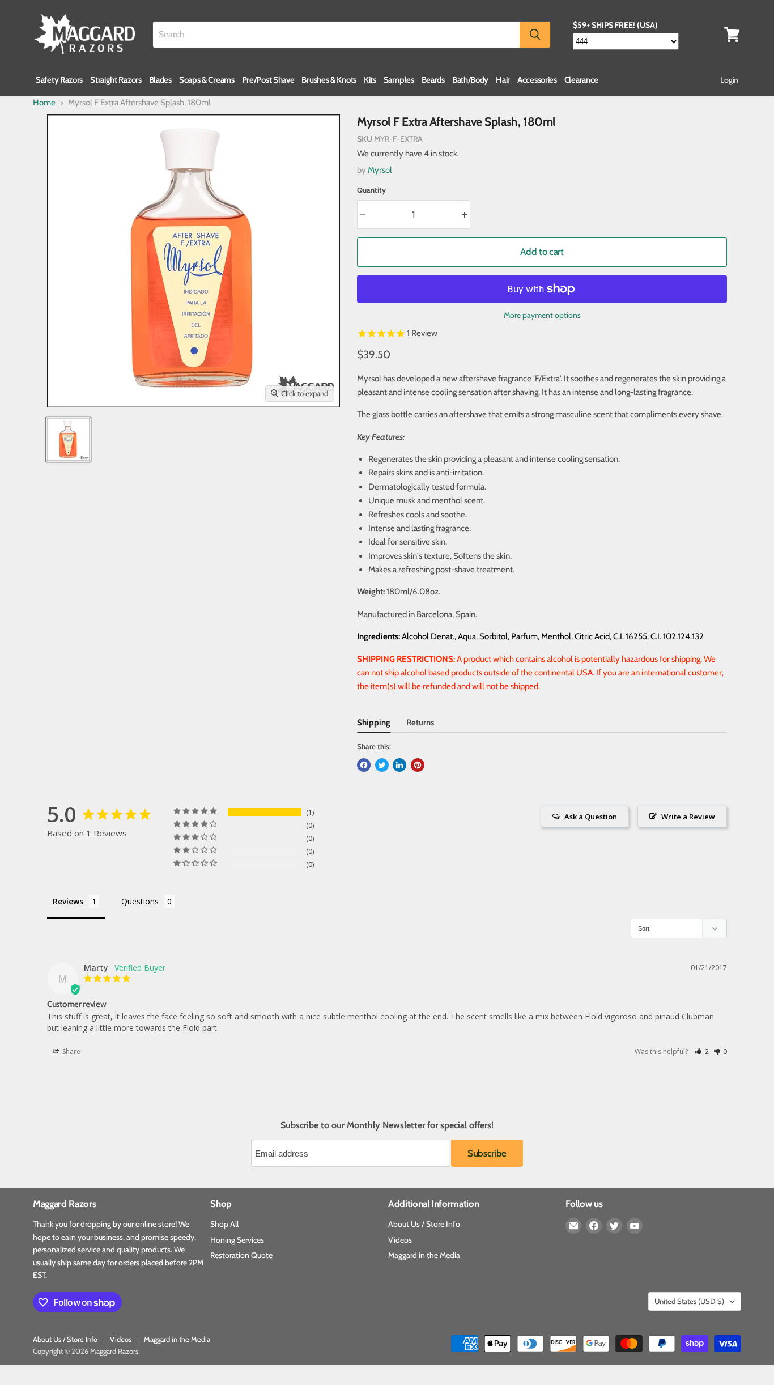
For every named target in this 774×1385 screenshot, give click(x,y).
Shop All (224, 1224)
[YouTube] (635, 1226)
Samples (399, 80)
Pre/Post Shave (268, 80)
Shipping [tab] (373, 722)
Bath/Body (470, 80)
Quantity (371, 190)
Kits (370, 80)
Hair (503, 80)
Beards (433, 80)
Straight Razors (116, 80)
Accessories (537, 80)
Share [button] (70, 1051)
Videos (400, 1240)
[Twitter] (614, 1226)
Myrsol (380, 170)
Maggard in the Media (424, 1255)
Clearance (581, 80)
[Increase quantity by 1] (465, 214)
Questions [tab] (140, 901)
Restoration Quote (241, 1255)
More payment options (542, 315)
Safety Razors (59, 80)
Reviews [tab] (68, 901)
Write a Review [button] (688, 817)
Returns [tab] (420, 722)
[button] (701, 1051)
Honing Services (237, 1240)
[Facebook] (594, 1226)
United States (689, 1301)
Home (44, 103)
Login (729, 80)
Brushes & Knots (328, 80)
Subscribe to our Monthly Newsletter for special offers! (387, 1125)
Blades (160, 80)
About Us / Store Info (424, 1224)
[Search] (535, 35)
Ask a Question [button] (590, 817)
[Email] (573, 1226)
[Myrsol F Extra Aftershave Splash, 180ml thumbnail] (68, 439)
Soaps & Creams (207, 80)
